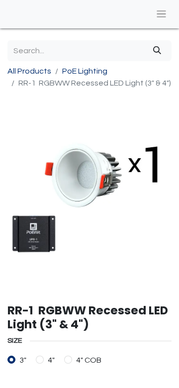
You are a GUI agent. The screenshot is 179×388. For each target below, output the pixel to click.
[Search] (157, 50)
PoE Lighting (84, 71)
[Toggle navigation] (161, 14)
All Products (29, 71)
